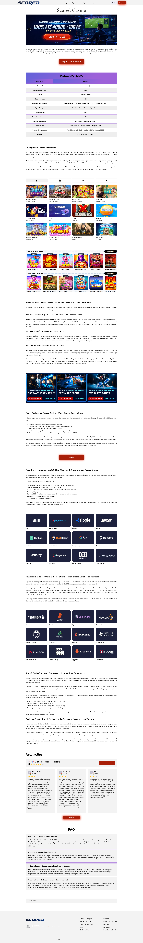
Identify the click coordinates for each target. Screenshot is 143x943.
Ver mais (71, 817)
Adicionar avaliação (107, 763)
